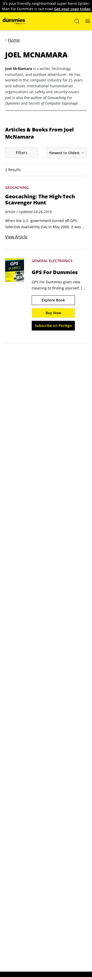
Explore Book (53, 300)
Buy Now (53, 312)
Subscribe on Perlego (53, 325)
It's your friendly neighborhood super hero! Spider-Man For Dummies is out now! (46, 6)
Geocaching (17, 187)
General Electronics (52, 260)
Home (14, 40)
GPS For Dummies (55, 272)
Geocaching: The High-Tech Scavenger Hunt (40, 199)
